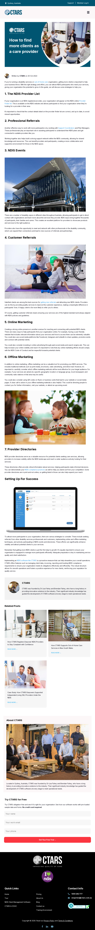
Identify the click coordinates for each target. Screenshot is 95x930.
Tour (6, 898)
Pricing (38, 894)
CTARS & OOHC (11, 906)
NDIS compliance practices (35, 470)
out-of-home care (41, 82)
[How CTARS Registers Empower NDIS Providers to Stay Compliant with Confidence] (26, 624)
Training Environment (44, 910)
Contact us (40, 906)
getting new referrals (48, 302)
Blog (38, 902)
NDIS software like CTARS (26, 560)
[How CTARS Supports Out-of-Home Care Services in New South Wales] (69, 625)
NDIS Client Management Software (17, 902)
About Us (39, 898)
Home (7, 894)
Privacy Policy (49, 921)
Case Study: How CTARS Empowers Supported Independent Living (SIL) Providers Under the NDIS (25, 695)
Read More (12, 649)
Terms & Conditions (65, 921)
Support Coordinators (66, 128)
